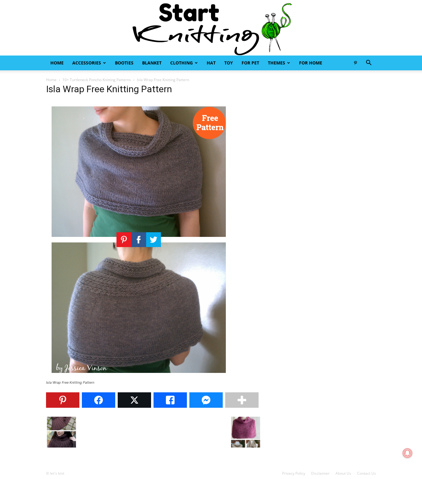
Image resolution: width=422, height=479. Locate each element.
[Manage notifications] (407, 453)
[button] (368, 63)
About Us (343, 473)
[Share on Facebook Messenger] (206, 400)
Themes (276, 63)
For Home (310, 63)
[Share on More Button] (242, 400)
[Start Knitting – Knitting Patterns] (211, 28)
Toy (228, 63)
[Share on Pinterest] (62, 400)
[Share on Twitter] (134, 400)
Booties (124, 63)
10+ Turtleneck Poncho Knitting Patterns (96, 79)
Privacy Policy (293, 473)
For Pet (250, 63)
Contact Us (366, 473)
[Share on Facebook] (98, 400)
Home (57, 63)
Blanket (152, 63)
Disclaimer (320, 473)
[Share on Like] (170, 400)
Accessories (86, 63)
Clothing (181, 63)
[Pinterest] (355, 63)
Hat (211, 63)
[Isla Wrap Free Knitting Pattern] (138, 376)
